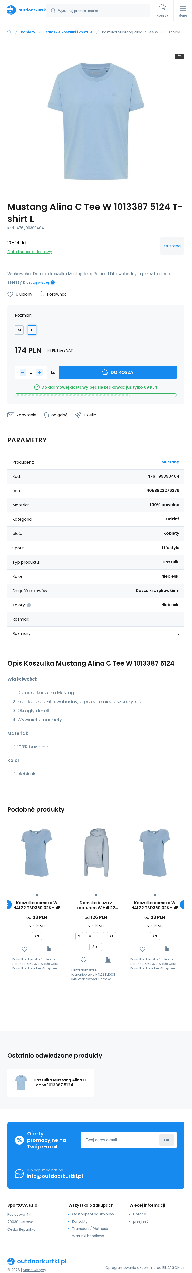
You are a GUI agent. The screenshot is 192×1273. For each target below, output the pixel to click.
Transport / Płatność (90, 1228)
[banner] (23, 10)
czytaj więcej (37, 282)
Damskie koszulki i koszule (69, 32)
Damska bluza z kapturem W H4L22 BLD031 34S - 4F (95, 905)
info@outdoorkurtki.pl (55, 1176)
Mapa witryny (34, 1269)
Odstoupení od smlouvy (93, 1214)
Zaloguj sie (166, 1140)
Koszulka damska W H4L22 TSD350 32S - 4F (37, 905)
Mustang (172, 246)
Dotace (139, 1214)
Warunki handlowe (88, 1235)
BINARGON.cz (173, 1267)
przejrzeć (141, 1221)
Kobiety (28, 32)
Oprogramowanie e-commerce (134, 1267)
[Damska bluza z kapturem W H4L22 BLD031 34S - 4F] (96, 852)
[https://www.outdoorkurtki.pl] (10, 32)
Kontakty (80, 1221)
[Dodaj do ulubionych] (25, 949)
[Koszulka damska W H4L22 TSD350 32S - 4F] (36, 852)
